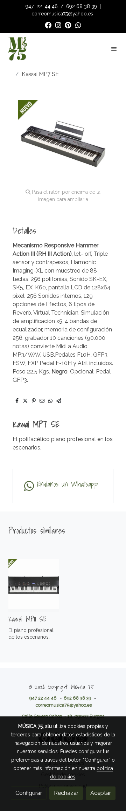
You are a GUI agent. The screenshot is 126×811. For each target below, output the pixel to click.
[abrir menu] (114, 49)
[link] (17, 48)
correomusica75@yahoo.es (62, 13)
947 (30, 6)
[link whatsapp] (78, 24)
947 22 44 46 (43, 698)
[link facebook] (48, 24)
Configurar (28, 793)
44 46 (51, 6)
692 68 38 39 (81, 6)
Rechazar (66, 793)
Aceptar (100, 793)
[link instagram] (58, 24)
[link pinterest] (68, 24)
